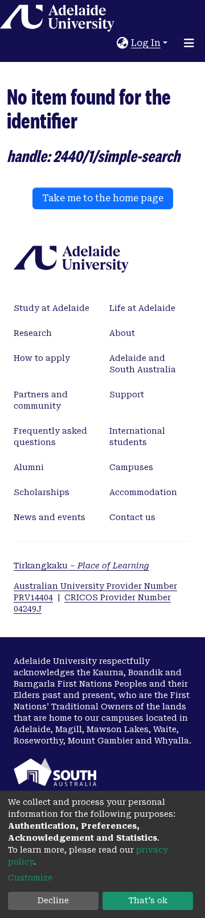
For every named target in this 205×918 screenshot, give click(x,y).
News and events (49, 517)
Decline (53, 900)
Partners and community (41, 400)
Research (33, 333)
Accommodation (143, 492)
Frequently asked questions (50, 436)
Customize (30, 877)
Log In (146, 43)
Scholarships (41, 492)
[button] (123, 43)
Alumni (29, 467)
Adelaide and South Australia (142, 364)
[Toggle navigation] (189, 43)
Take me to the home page (102, 198)
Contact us (132, 517)
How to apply (42, 358)
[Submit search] (108, 43)
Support (126, 394)
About (122, 333)
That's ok (148, 900)
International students (137, 436)
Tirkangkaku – (81, 565)
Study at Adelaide (51, 308)
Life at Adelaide (142, 308)
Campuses (131, 467)
